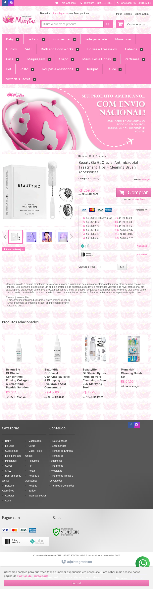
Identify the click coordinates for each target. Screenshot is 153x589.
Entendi (76, 583)
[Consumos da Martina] (19, 19)
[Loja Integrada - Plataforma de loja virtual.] (77, 562)
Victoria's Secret (37, 495)
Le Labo (9, 446)
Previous (5, 237)
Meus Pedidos (124, 14)
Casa (8, 500)
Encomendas (59, 446)
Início (84, 156)
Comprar (137, 192)
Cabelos (9, 495)
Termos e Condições (63, 485)
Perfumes (33, 460)
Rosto (92, 156)
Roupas (32, 485)
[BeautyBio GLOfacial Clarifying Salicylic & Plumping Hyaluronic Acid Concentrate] (57, 367)
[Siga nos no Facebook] (5, 3)
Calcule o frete (86, 266)
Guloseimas (11, 451)
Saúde (32, 490)
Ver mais (21, 383)
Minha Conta (142, 14)
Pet (30, 465)
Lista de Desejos (15, 249)
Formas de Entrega (62, 451)
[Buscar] (107, 24)
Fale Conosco (68, 3)
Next (72, 235)
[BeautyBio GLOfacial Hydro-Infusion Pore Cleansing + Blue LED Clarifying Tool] (95, 367)
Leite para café (13, 455)
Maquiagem (34, 441)
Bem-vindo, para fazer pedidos (64, 13)
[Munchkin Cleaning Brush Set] (133, 362)
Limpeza (102, 156)
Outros (8, 465)
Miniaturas (11, 460)
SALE (8, 470)
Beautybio (146, 179)
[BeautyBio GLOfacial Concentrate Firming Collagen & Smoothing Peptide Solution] (19, 367)
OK (122, 267)
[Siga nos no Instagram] (11, 3)
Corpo (31, 446)
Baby (8, 441)
